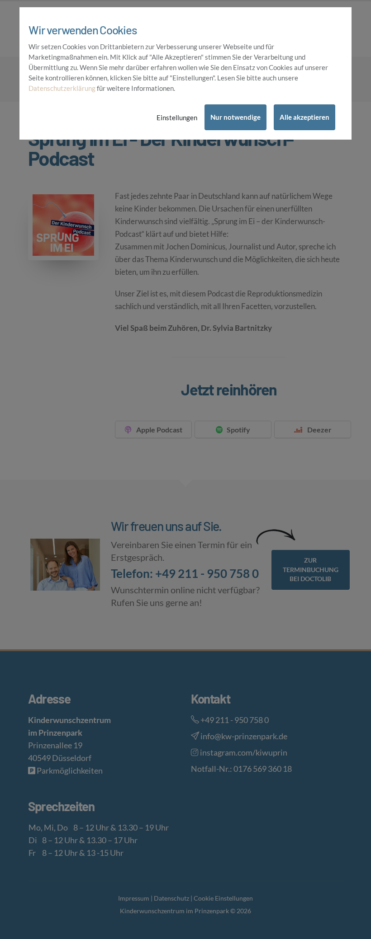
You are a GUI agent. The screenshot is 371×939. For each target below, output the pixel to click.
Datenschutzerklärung (62, 88)
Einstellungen (177, 117)
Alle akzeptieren (304, 117)
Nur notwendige (235, 117)
